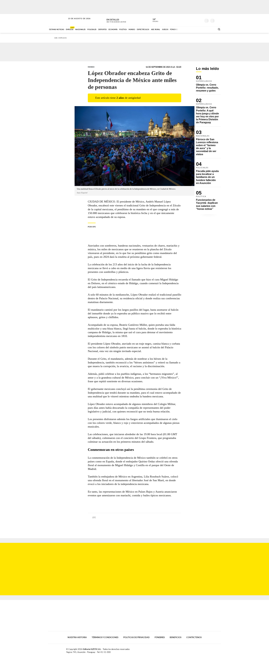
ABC (58, 20)
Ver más (208, 85)
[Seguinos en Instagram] (200, 20)
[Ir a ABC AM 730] (197, 29)
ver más (153, 20)
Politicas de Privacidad (136, 637)
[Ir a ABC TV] (188, 29)
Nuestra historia (77, 637)
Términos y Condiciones (105, 637)
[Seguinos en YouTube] (195, 20)
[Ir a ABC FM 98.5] (209, 29)
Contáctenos (194, 637)
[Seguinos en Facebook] (186, 20)
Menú (218, 20)
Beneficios (175, 637)
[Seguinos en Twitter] (191, 20)
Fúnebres (160, 637)
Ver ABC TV (122, 20)
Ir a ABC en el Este (76, 21)
